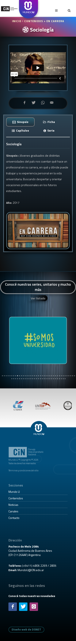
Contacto (13, 518)
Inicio (17, 21)
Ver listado (38, 298)
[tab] (20, 121)
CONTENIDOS (33, 21)
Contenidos (15, 498)
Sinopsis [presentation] (22, 122)
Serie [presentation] (50, 130)
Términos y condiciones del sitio (23, 470)
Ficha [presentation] (51, 122)
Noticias (13, 504)
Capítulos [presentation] (22, 130)
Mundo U (14, 491)
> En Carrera (54, 21)
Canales (13, 511)
